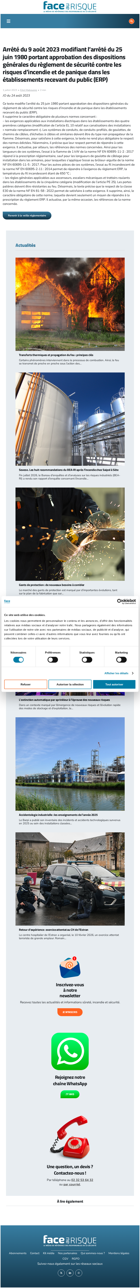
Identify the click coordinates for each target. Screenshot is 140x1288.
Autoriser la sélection (70, 684)
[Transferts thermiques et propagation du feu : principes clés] (70, 260)
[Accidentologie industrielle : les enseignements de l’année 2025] (70, 719)
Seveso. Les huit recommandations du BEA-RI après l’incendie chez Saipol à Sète (68, 470)
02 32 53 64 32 (82, 1180)
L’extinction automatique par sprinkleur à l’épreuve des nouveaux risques (64, 699)
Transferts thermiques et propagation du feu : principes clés (56, 355)
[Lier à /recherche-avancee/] (131, 21)
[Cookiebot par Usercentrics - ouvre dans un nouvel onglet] (120, 601)
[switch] (53, 660)
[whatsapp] (78, 1272)
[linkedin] (70, 1272)
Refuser (26, 684)
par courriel (71, 1184)
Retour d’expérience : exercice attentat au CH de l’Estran (53, 929)
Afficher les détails (116, 673)
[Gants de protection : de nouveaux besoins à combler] (70, 490)
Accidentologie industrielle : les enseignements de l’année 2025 (58, 815)
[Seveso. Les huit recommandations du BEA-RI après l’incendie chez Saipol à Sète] (70, 374)
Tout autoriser (114, 684)
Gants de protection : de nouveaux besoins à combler (51, 585)
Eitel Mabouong (28, 90)
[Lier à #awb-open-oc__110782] (8, 21)
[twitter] (61, 1272)
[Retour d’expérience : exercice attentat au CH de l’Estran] (70, 834)
